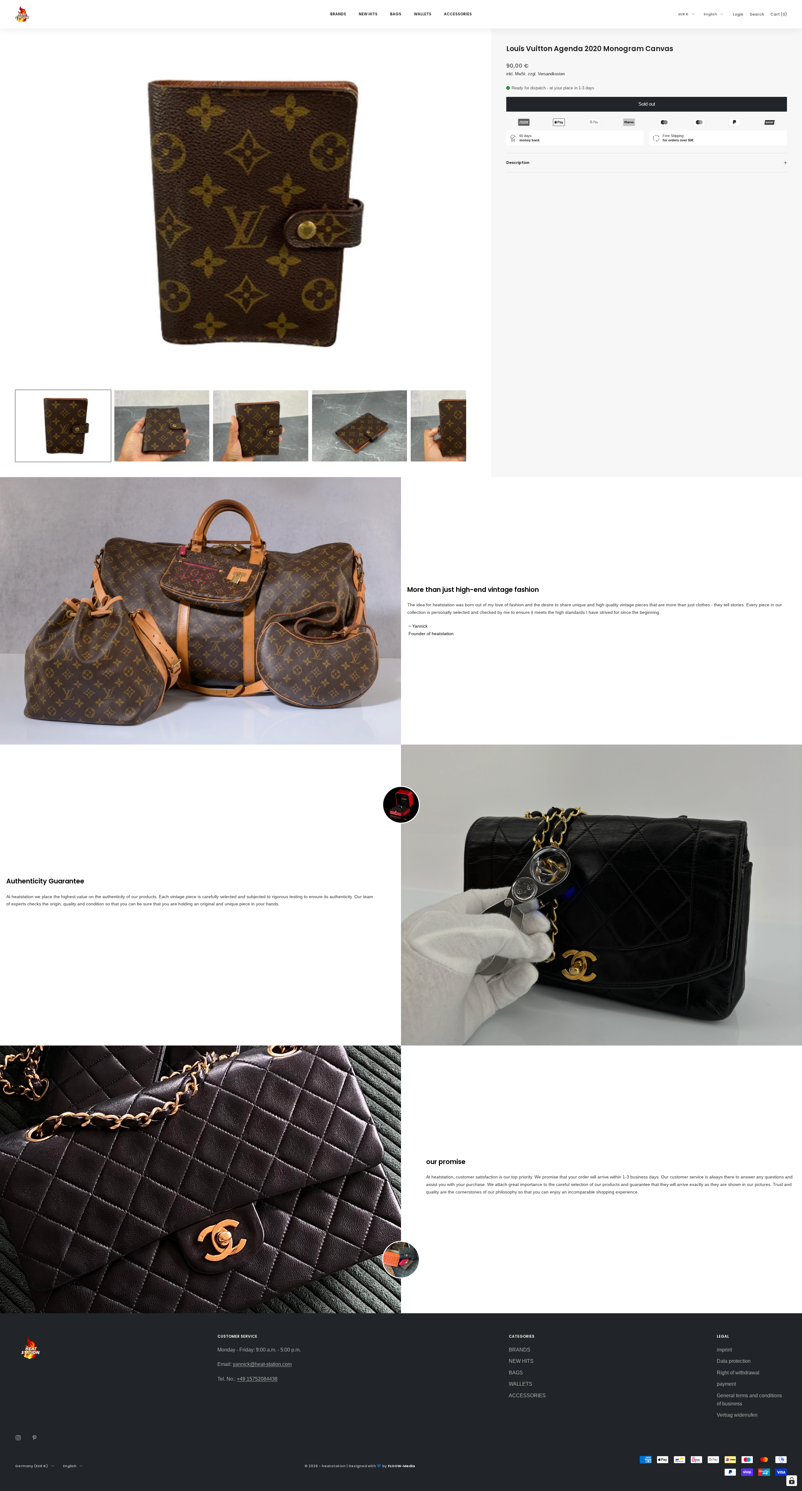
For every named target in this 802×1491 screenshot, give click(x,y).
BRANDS (338, 14)
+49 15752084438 (257, 1379)
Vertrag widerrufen (737, 1415)
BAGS (395, 14)
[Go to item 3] (260, 426)
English (710, 14)
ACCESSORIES (458, 14)
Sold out (646, 104)
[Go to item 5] (458, 426)
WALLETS (422, 14)
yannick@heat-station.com (262, 1364)
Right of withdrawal (738, 1372)
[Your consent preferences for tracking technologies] (791, 1480)
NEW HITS (368, 14)
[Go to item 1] (63, 426)
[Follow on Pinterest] (34, 1438)
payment (726, 1384)
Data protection (734, 1361)
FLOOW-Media (401, 1465)
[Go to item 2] (162, 426)
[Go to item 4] (359, 426)
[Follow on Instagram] (18, 1438)
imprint (724, 1349)
